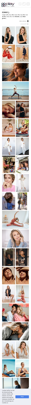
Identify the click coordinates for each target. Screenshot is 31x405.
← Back (3, 10)
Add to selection (24, 21)
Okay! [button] (22, 397)
